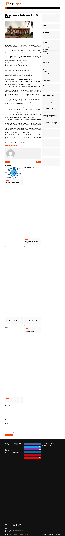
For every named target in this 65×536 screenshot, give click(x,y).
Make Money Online (46, 64)
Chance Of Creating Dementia (12, 182)
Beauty (15, 8)
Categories (10, 8)
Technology (40, 8)
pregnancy (45, 69)
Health (25, 8)
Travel (44, 8)
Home (7, 19)
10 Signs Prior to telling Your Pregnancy (49, 443)
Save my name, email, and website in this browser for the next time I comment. (19, 432)
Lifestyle (18, 8)
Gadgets (35, 8)
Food (22, 8)
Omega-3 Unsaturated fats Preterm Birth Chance (50, 450)
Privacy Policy (57, 534)
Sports (53, 8)
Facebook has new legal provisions (49, 101)
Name (6, 419)
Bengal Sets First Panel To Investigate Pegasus (30, 331)
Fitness (28, 8)
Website (6, 427)
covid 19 (8, 145)
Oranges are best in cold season (48, 95)
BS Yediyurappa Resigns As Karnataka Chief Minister (12, 400)
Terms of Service (51, 534)
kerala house (14, 145)
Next (38, 161)
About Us (41, 534)
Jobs (31, 8)
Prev (8, 161)
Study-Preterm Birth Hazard (18, 530)
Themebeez (26, 534)
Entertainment (48, 8)
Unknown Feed (49, 25)
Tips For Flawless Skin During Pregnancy (49, 445)
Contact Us (45, 534)
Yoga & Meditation (46, 80)
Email (6, 423)
